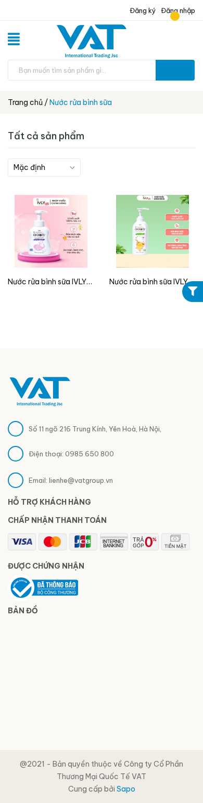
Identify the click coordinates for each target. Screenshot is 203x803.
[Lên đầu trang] (177, 769)
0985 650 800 (89, 454)
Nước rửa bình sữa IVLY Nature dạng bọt (47, 282)
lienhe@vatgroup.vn (81, 480)
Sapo (126, 789)
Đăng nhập (178, 10)
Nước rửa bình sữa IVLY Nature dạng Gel (148, 282)
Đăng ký (142, 10)
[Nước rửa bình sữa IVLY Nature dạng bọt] (51, 231)
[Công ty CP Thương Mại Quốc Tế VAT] (39, 390)
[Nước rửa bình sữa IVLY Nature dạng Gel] (152, 231)
